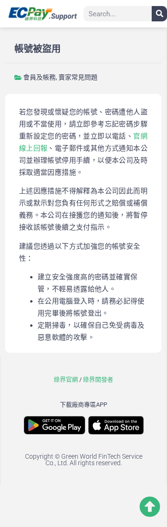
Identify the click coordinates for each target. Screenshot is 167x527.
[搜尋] (159, 13)
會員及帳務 (39, 77)
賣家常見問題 (77, 77)
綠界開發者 (98, 379)
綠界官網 (66, 379)
